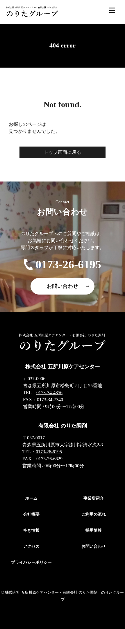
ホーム (31, 498)
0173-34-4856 (49, 392)
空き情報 (31, 530)
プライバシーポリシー (31, 562)
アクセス (31, 546)
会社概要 (31, 514)
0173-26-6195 (68, 264)
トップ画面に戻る (62, 152)
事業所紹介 (93, 498)
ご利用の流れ (93, 514)
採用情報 (93, 530)
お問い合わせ (62, 286)
